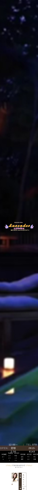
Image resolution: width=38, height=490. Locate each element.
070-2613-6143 (32, 448)
